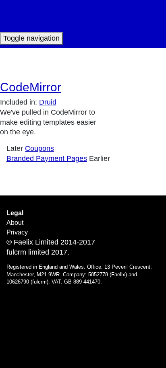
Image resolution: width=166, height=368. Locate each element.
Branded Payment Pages (46, 158)
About (14, 222)
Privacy (17, 232)
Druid (47, 102)
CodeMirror (30, 87)
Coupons (39, 148)
